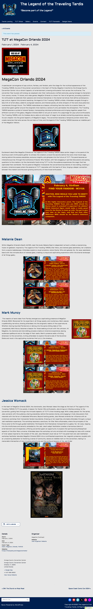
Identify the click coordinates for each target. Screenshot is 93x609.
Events (35, 21)
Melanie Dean (12, 239)
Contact (43, 21)
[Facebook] (70, 600)
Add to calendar (11, 524)
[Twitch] (90, 600)
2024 (3, 546)
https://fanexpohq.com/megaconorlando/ (14, 550)
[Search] (28, 600)
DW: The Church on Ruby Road (13, 588)
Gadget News (67, 21)
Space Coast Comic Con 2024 (80, 588)
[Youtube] (74, 600)
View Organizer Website (39, 541)
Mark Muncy (11, 313)
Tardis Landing (7, 21)
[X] (82, 600)
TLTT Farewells (54, 21)
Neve (3, 605)
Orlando (15, 546)
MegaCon (9, 546)
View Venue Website (10, 575)
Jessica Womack (14, 401)
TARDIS (20, 546)
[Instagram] (86, 600)
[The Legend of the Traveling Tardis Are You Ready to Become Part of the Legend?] (9, 10)
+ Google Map (8, 570)
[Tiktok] (78, 600)
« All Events (6, 28)
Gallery (28, 21)
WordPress (19, 605)
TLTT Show (19, 21)
